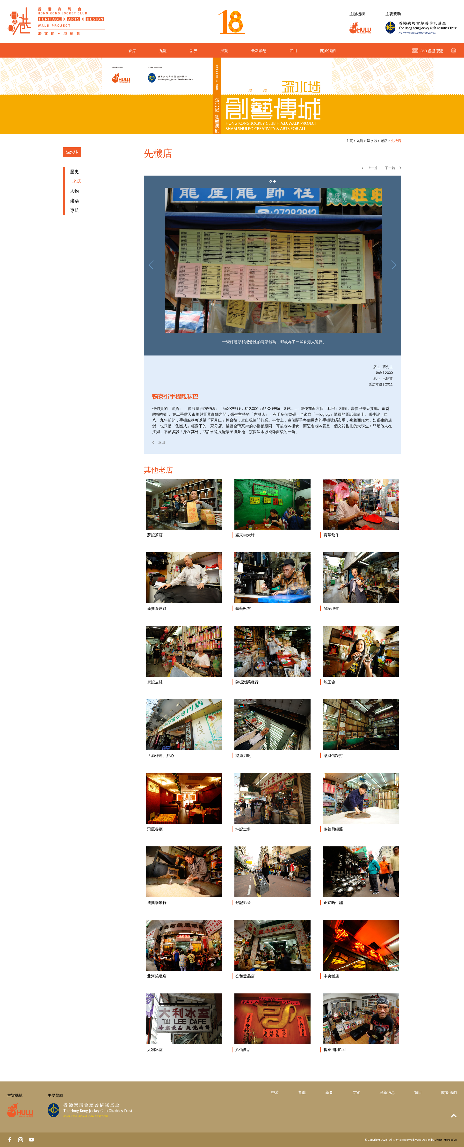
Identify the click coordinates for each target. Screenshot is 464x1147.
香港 (132, 50)
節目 (293, 50)
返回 (161, 442)
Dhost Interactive (446, 1139)
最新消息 (259, 50)
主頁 (349, 141)
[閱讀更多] (184, 504)
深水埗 (372, 141)
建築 (74, 200)
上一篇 (373, 168)
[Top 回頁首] (454, 1116)
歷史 (74, 171)
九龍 (163, 50)
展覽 (224, 50)
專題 (74, 210)
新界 (193, 50)
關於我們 (328, 50)
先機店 (396, 141)
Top (454, 1115)
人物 (74, 190)
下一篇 (390, 168)
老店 (384, 141)
